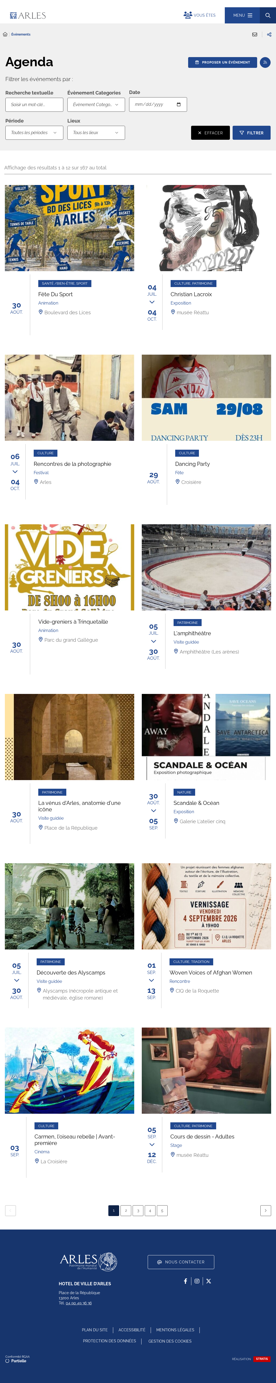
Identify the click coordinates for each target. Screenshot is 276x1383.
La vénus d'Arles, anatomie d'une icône (79, 806)
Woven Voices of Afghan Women (211, 972)
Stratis (262, 1359)
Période (14, 121)
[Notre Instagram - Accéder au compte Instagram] (197, 1281)
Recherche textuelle (29, 93)
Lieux (73, 121)
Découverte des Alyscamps (71, 972)
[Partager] (269, 34)
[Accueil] (5, 34)
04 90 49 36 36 (79, 1303)
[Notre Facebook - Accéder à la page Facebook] (185, 1281)
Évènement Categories (95, 104)
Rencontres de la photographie (72, 464)
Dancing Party (192, 464)
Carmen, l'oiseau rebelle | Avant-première (74, 1139)
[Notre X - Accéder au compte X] (209, 1281)
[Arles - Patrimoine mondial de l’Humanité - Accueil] (88, 1262)
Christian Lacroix (191, 294)
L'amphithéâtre (192, 633)
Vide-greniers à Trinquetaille (73, 622)
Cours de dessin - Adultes (202, 1136)
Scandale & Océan (196, 803)
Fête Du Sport (55, 294)
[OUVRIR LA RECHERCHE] (268, 15)
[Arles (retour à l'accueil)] (73, 15)
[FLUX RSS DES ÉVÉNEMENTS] (265, 62)
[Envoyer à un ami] (255, 34)
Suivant (265, 1210)
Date (134, 92)
